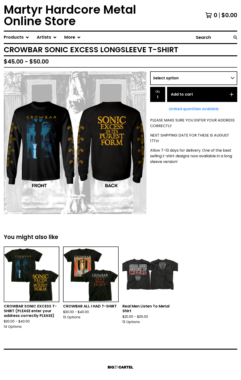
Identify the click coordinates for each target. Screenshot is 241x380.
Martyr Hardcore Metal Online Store (70, 15)
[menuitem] (16, 37)
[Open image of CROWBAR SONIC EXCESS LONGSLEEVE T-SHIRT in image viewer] (75, 142)
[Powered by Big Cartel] (120, 367)
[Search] (235, 37)
